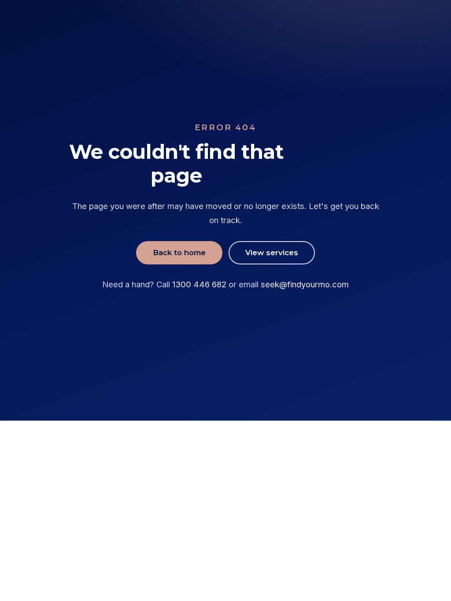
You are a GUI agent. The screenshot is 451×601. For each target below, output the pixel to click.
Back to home (179, 252)
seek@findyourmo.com (305, 284)
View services (271, 252)
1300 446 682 (199, 284)
